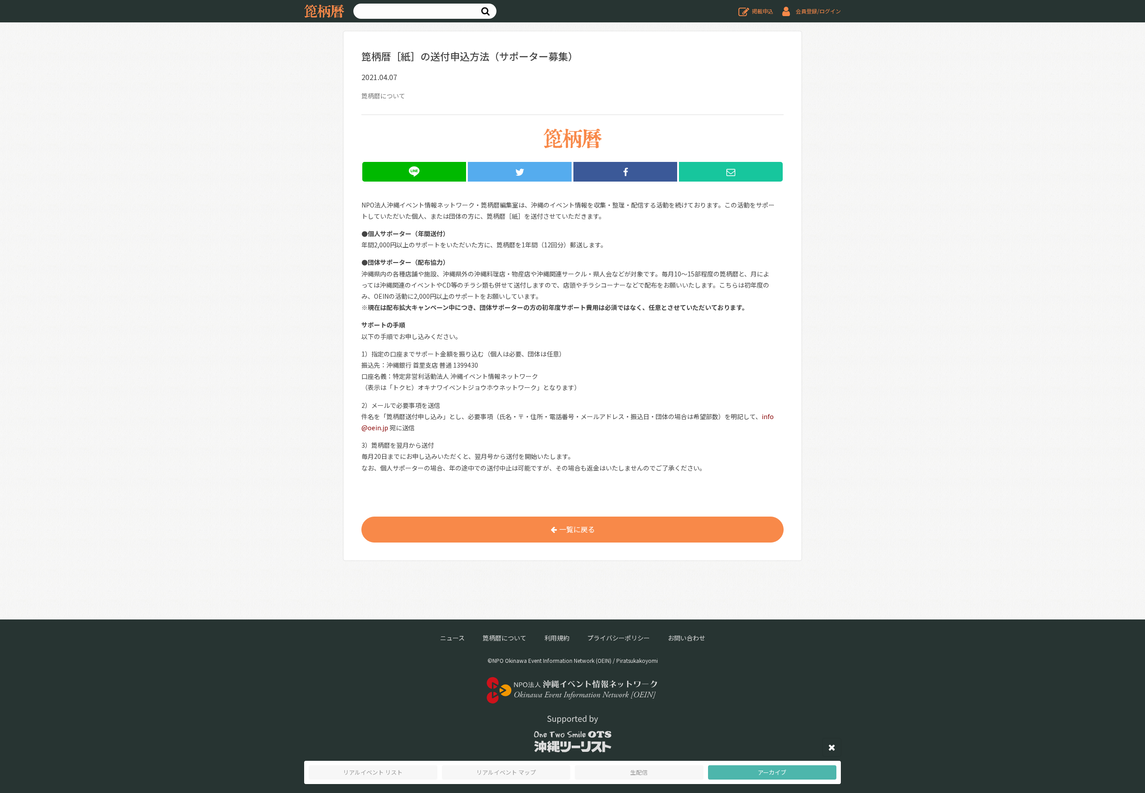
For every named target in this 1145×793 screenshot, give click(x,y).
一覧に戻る (577, 529)
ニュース (452, 637)
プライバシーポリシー (618, 637)
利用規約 (556, 637)
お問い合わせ (686, 637)
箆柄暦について (504, 637)
